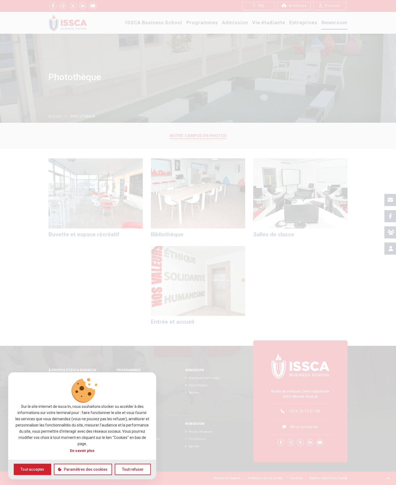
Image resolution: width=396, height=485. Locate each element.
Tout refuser (133, 469)
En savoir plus (82, 450)
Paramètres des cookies (85, 469)
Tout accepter (32, 469)
